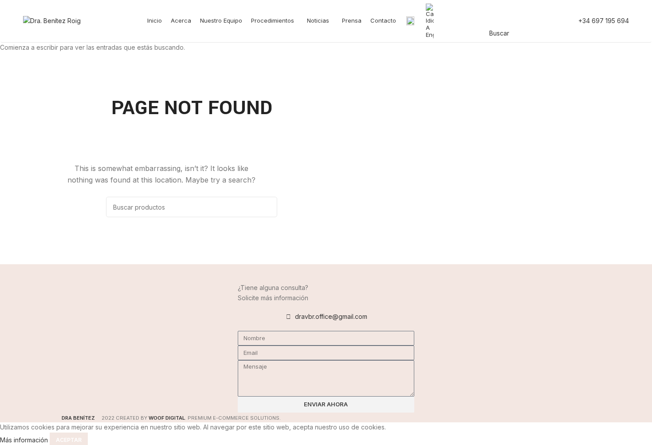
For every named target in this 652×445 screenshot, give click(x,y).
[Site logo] (52, 20)
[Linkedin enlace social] (554, 21)
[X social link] (531, 21)
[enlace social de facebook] (519, 21)
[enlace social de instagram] (542, 21)
